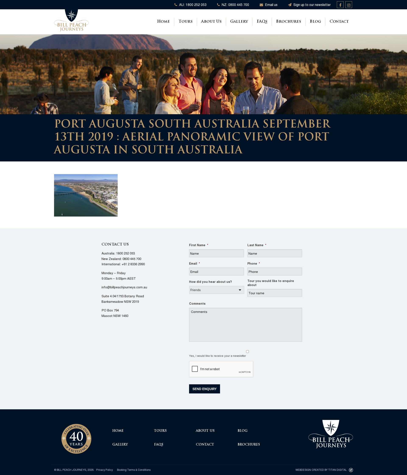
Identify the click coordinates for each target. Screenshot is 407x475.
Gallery (239, 22)
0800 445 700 (132, 258)
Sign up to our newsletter (312, 4)
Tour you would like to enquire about (270, 282)
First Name (198, 245)
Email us (270, 4)
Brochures (288, 22)
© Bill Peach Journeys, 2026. (74, 469)
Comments (197, 303)
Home (163, 22)
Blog (315, 22)
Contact (339, 22)
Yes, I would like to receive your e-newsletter (217, 356)
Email (194, 263)
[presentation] (221, 369)
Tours (185, 22)
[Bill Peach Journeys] (76, 436)
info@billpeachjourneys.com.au (124, 287)
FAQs (262, 22)
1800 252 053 (125, 253)
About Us (211, 22)
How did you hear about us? (210, 281)
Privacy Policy (104, 469)
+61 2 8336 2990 (133, 264)
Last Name (256, 245)
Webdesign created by (321, 469)
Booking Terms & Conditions (134, 469)
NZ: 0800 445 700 (235, 4)
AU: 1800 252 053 (192, 4)
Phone (253, 263)
